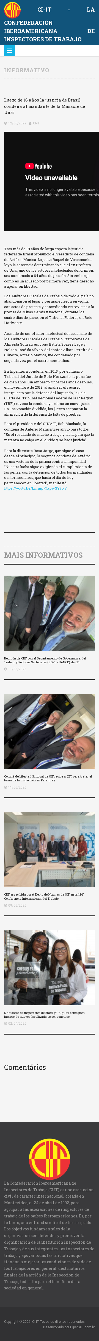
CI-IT (36, 123)
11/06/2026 (17, 669)
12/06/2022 (17, 123)
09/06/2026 (17, 905)
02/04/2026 (17, 1023)
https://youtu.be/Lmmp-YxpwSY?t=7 (35, 488)
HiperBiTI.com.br (82, 1327)
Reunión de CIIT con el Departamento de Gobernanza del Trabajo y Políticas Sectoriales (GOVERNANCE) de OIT (45, 660)
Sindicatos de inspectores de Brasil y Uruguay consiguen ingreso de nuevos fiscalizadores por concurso (44, 1015)
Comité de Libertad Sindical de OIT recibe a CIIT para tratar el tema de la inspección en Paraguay (48, 778)
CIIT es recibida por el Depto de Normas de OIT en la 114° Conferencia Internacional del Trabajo (44, 896)
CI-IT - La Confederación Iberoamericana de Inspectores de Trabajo (49, 24)
